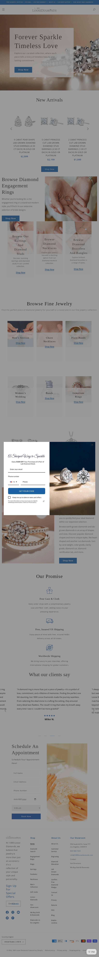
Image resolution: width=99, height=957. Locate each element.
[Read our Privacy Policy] (43, 501)
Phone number (13, 476)
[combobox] (13, 482)
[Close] (92, 445)
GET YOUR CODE (26, 491)
